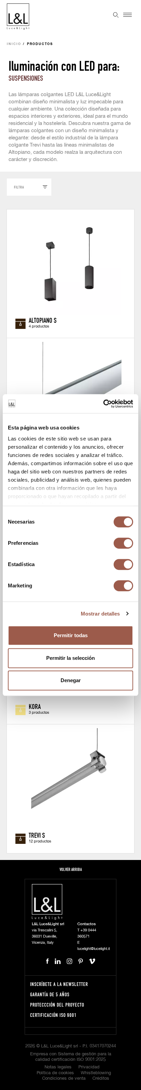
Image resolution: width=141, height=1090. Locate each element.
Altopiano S (42, 320)
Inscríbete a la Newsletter (59, 984)
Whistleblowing (96, 1073)
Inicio (14, 44)
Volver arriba (71, 869)
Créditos (100, 1078)
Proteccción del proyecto (57, 1004)
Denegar (71, 680)
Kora (35, 706)
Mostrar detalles (100, 614)
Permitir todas (71, 635)
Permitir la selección (70, 658)
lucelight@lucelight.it (93, 949)
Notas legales (58, 1067)
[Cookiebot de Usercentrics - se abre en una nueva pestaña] (103, 403)
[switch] (123, 543)
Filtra (19, 187)
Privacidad (89, 1067)
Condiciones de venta (64, 1078)
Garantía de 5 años (49, 994)
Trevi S (37, 834)
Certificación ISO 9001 (53, 1015)
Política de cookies (55, 1073)
